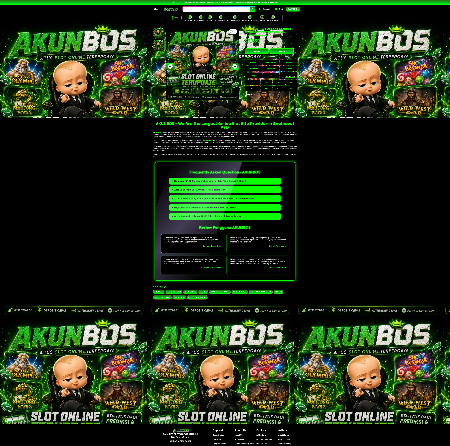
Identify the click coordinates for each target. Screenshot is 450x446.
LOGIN (282, 51)
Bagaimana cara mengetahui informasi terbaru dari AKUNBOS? (206, 207)
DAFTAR (256, 51)
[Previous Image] (170, 66)
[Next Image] (235, 66)
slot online (195, 132)
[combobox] (216, 9)
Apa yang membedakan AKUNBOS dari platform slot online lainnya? (208, 216)
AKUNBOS (157, 132)
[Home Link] (170, 9)
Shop (156, 9)
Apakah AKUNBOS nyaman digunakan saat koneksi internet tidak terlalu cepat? (214, 198)
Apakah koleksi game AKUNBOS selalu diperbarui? (200, 190)
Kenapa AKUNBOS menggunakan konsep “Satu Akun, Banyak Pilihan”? (210, 181)
